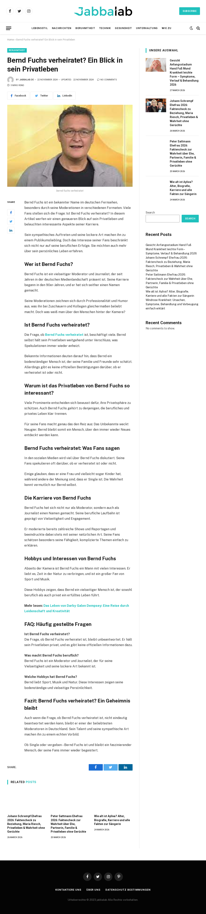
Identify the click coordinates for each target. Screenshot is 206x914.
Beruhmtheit (85, 28)
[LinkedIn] (10, 230)
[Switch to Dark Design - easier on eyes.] (191, 28)
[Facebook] (10, 212)
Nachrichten (61, 28)
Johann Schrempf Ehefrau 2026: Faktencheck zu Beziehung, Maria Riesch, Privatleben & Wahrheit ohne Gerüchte (26, 823)
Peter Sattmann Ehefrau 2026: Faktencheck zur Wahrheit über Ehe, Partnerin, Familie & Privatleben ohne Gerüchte (68, 823)
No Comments (108, 79)
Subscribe (190, 11)
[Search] (198, 28)
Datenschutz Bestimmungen (128, 889)
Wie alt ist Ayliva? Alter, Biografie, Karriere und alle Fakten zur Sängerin (112, 819)
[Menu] (8, 28)
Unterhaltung (147, 28)
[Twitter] (10, 221)
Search (150, 212)
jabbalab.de (26, 79)
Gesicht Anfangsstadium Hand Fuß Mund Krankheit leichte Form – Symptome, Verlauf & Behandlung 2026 (184, 72)
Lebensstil (40, 28)
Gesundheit (123, 28)
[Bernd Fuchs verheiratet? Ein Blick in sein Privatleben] (70, 146)
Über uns (93, 889)
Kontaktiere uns (68, 889)
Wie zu (166, 28)
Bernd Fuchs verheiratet (64, 335)
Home (10, 39)
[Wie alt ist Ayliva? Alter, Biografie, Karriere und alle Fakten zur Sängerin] (113, 800)
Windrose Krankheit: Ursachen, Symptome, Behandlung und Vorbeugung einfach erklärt (172, 304)
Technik (105, 28)
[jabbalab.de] (103, 11)
